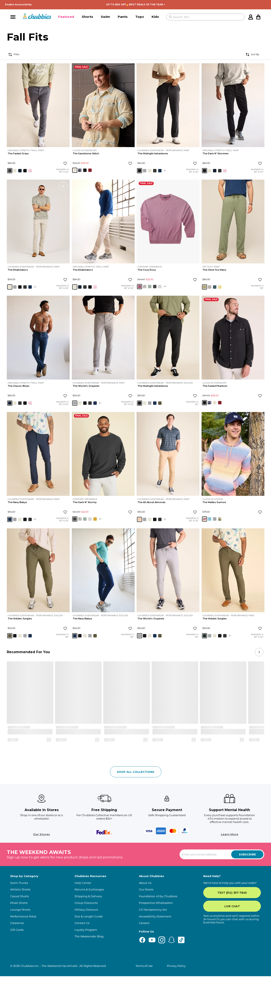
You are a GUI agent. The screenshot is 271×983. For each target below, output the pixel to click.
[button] (66, 17)
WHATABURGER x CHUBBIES (156, 648)
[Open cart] (258, 17)
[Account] (250, 17)
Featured (66, 17)
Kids (155, 17)
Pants (123, 17)
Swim (105, 17)
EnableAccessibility (18, 4)
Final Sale (81, 67)
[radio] (9, 170)
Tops (139, 17)
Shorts (87, 17)
